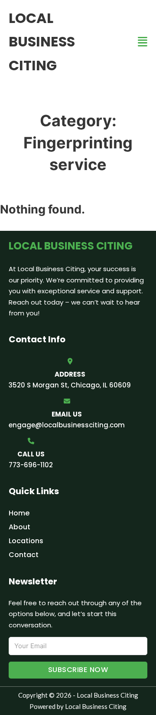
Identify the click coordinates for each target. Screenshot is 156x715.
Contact (24, 555)
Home (19, 513)
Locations (26, 541)
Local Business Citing (42, 41)
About (19, 527)
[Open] (142, 41)
